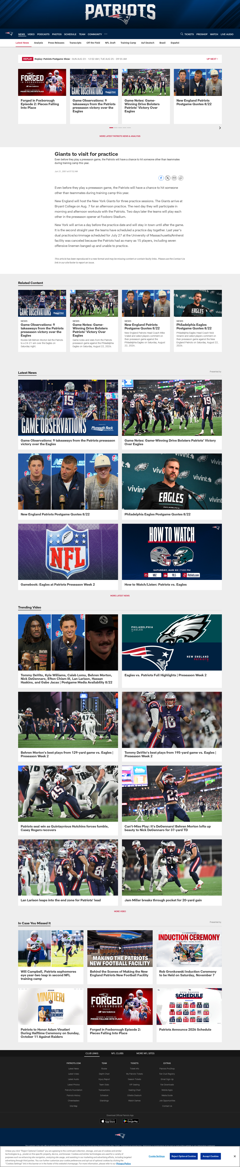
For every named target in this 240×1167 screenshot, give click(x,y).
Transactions (104, 1090)
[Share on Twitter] (167, 179)
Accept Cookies (211, 1156)
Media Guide (167, 1095)
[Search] (182, 34)
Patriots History (73, 1095)
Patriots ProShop (167, 1068)
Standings (104, 1100)
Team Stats (104, 1084)
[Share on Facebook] (161, 179)
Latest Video (73, 1074)
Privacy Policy (123, 1163)
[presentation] (220, 128)
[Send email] (174, 179)
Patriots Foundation (73, 1090)
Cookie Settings (157, 1156)
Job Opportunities (167, 1100)
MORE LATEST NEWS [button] (120, 595)
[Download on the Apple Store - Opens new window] (108, 1121)
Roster (104, 1068)
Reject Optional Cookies (184, 1156)
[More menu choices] (105, 34)
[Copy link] (180, 178)
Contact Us (167, 1106)
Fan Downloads (167, 1084)
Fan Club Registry (167, 1074)
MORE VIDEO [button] (120, 911)
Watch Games (134, 1100)
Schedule (104, 1095)
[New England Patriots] (120, 1136)
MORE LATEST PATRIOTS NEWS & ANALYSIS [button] (120, 136)
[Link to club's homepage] (9, 34)
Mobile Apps (167, 1090)
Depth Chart (104, 1074)
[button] (111, 128)
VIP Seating (134, 1084)
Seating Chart (134, 1090)
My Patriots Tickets (134, 1074)
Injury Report (104, 1079)
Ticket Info (134, 1068)
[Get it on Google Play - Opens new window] (131, 1123)
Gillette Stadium (134, 1095)
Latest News (73, 1068)
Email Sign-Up (167, 1079)
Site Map (73, 1106)
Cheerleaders (73, 1100)
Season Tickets (134, 1079)
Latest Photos (74, 1084)
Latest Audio (73, 1079)
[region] (120, 1156)
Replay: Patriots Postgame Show (52, 58)
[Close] (234, 1156)
